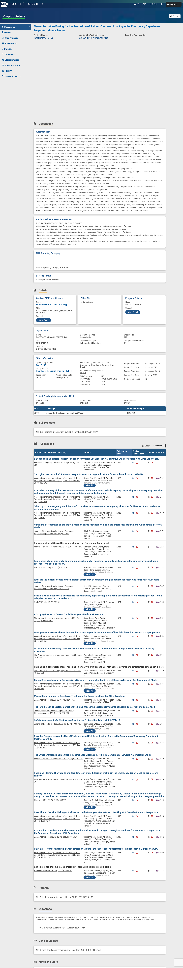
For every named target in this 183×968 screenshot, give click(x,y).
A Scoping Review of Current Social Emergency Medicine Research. (68, 614)
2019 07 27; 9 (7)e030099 (50, 800)
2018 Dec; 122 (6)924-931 (53, 870)
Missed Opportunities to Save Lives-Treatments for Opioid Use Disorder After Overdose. (79, 696)
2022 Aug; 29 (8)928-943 (57, 480)
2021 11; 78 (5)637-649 (58, 547)
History (8, 71)
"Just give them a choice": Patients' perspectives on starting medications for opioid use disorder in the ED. (88, 474)
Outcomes (10, 54)
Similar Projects (13, 76)
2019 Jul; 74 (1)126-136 (58, 759)
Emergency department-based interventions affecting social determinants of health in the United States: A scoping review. (97, 632)
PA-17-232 (41, 365)
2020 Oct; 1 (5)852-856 (54, 712)
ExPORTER (156, 4)
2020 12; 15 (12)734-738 (57, 724)
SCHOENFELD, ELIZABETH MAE (50, 304)
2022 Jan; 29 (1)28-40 (57, 515)
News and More (12, 65)
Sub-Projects (11, 38)
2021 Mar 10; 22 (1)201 (47, 602)
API (144, 4)
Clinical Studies (12, 60)
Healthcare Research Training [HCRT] (53, 371)
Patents (8, 49)
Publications (11, 43)
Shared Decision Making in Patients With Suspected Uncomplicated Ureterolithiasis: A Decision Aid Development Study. (95, 680)
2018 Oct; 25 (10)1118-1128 (57, 855)
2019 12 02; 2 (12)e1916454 (55, 837)
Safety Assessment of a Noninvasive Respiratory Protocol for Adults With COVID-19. (77, 720)
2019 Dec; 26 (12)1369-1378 (57, 818)
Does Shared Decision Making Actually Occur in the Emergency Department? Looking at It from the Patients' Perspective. (96, 812)
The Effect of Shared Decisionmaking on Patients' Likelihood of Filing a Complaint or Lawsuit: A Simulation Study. (92, 755)
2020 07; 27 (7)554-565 (58, 686)
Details (7, 32)
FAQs (136, 4)
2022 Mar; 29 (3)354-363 (57, 499)
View (89, 485)
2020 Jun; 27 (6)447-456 (57, 745)
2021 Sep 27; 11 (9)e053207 (51, 567)
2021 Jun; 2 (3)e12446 (54, 587)
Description (9, 27)
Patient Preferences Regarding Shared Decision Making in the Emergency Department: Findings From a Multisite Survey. (96, 848)
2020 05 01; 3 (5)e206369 (54, 700)
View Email (43, 320)
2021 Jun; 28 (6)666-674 (57, 638)
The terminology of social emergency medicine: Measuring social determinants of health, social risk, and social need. (94, 707)
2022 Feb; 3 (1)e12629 (54, 532)
